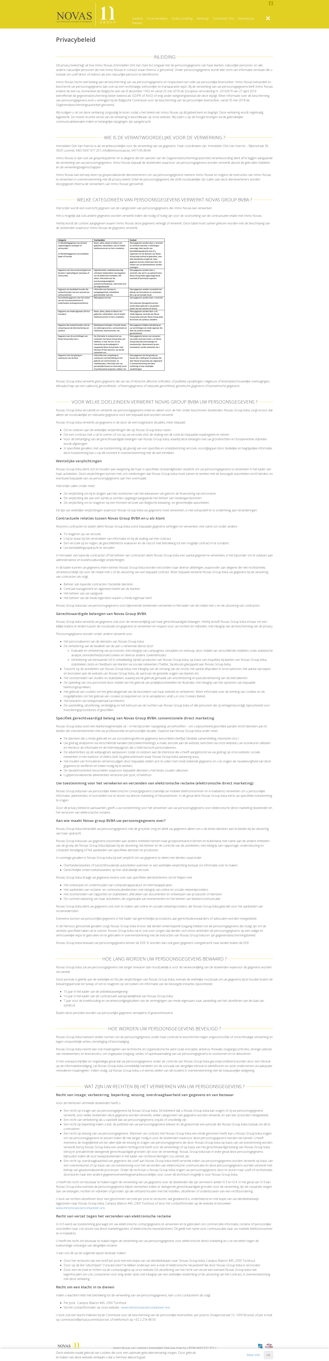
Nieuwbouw (246, 18)
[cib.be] (269, 1346)
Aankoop (202, 18)
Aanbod (137, 18)
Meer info (253, 1355)
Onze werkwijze (157, 18)
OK (268, 1355)
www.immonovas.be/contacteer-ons (80, 1208)
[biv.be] (260, 1346)
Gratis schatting (182, 18)
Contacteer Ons (223, 18)
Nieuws (137, 23)
